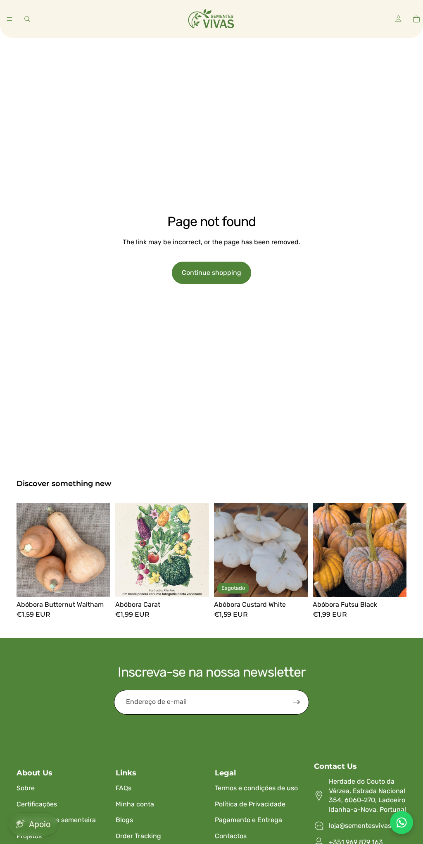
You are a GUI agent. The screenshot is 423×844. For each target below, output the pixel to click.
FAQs (123, 788)
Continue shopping (211, 273)
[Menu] (9, 19)
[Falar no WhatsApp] (401, 822)
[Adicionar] (196, 584)
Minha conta (135, 804)
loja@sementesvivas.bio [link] (365, 826)
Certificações (37, 804)
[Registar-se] (296, 702)
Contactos (231, 836)
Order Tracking (138, 836)
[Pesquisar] (27, 19)
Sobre (26, 788)
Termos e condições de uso (256, 788)
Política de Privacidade (250, 804)
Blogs (124, 820)
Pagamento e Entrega (248, 820)
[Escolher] (97, 584)
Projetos (29, 836)
